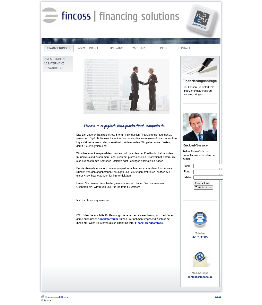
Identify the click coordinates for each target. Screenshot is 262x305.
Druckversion (52, 297)
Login (218, 296)
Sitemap (64, 297)
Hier (185, 87)
